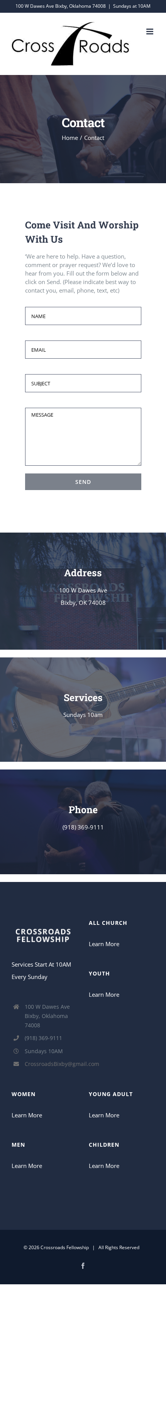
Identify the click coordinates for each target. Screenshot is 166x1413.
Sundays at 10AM (132, 6)
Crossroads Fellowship (65, 1247)
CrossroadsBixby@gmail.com (51, 1063)
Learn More (104, 944)
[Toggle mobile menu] (150, 31)
